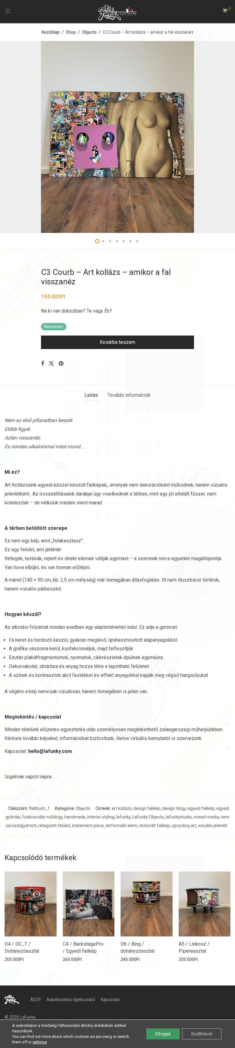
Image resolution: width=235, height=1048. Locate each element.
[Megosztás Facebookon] (42, 364)
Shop (71, 32)
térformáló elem (121, 825)
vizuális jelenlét (212, 825)
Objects (89, 32)
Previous (6, 137)
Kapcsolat (110, 999)
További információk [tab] (129, 395)
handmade (74, 816)
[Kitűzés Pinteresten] (61, 364)
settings (39, 1042)
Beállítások (201, 1033)
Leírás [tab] (91, 395)
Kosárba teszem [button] (19, 959)
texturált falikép (154, 825)
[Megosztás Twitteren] (51, 364)
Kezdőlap (51, 32)
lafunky (123, 816)
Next (229, 137)
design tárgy (174, 808)
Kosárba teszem (117, 342)
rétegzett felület (54, 825)
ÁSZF (35, 999)
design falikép (146, 808)
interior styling (100, 816)
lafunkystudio (179, 816)
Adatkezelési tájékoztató (71, 999)
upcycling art (184, 825)
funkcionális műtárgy (42, 816)
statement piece (88, 825)
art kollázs (122, 808)
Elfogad (162, 1033)
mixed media (206, 816)
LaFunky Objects (148, 816)
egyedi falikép (201, 808)
